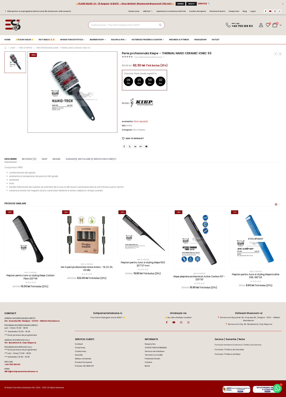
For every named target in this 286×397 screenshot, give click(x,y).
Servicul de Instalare (154, 351)
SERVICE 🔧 (204, 3)
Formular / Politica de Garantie (229, 349)
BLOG (147, 366)
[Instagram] (275, 11)
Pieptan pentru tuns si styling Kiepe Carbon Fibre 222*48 (30, 277)
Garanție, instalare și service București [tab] (91, 159)
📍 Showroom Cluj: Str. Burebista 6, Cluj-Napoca (248, 324)
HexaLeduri (200, 39)
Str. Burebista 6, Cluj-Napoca (20, 342)
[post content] (30, 239)
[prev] (276, 54)
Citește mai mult (258, 264)
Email (146, 146)
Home (7, 39)
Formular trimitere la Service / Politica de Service (238, 344)
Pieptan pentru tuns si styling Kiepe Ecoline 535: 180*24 (255, 276)
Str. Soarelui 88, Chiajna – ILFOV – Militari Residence (32, 320)
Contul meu (80, 351)
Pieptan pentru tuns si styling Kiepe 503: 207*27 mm (143, 264)
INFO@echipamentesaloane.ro (21, 371)
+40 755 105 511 (12, 364)
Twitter (129, 146)
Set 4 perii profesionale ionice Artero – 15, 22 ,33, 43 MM (87, 269)
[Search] (160, 25)
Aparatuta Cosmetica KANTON (171, 11)
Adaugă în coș (32, 265)
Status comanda (83, 358)
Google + (140, 146)
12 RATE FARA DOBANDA (156, 347)
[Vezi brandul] (142, 103)
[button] (276, 204)
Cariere (148, 362)
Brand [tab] (56, 159)
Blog (245, 11)
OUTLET (215, 39)
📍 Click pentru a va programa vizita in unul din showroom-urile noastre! (37, 11)
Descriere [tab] (10, 159)
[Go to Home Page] (5, 48)
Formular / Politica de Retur (228, 354)
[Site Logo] (12, 25)
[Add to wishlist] (52, 215)
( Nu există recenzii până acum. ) (149, 57)
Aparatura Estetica (71, 39)
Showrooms (133, 11)
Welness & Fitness (179, 39)
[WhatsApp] (279, 11)
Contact (79, 344)
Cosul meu (80, 347)
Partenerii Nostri (217, 11)
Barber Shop (97, 39)
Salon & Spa (118, 39)
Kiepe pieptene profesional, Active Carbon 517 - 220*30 (199, 278)
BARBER (180, 4)
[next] (280, 54)
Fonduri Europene (197, 11)
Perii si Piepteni (139, 130)
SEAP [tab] (44, 159)
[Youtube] (270, 11)
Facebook (124, 146)
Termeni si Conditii (154, 354)
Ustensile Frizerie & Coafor (147, 39)
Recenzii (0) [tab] (29, 159)
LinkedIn (135, 146)
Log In (253, 11)
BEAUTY (191, 4)
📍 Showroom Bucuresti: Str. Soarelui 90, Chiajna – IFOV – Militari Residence (248, 319)
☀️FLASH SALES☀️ (24, 39)
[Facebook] (266, 11)
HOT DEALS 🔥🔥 (47, 39)
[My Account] (261, 25)
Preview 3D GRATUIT (84, 366)
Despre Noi (234, 11)
